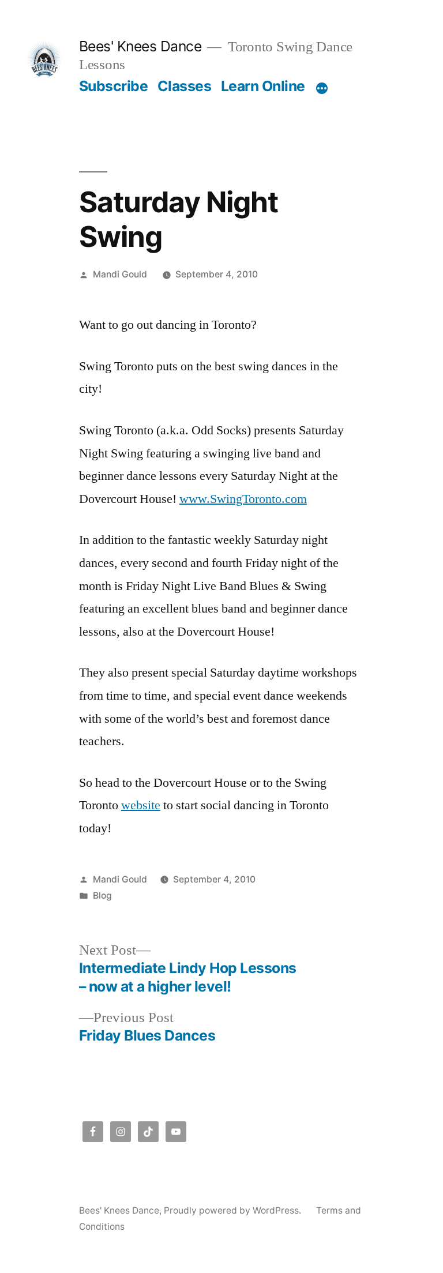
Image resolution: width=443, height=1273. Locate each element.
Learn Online (263, 86)
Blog (102, 895)
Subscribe (113, 86)
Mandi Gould (120, 274)
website (140, 805)
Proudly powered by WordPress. (233, 1210)
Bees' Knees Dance (140, 46)
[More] (322, 88)
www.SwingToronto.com (243, 499)
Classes (184, 86)
